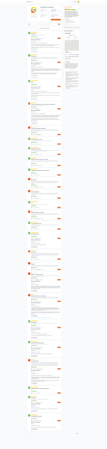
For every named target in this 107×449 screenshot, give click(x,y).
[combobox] (41, 24)
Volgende (76, 433)
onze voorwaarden (73, 72)
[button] (72, 87)
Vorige (30, 433)
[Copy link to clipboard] (71, 1)
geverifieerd (68, 82)
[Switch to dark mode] (73, 1)
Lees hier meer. (70, 84)
